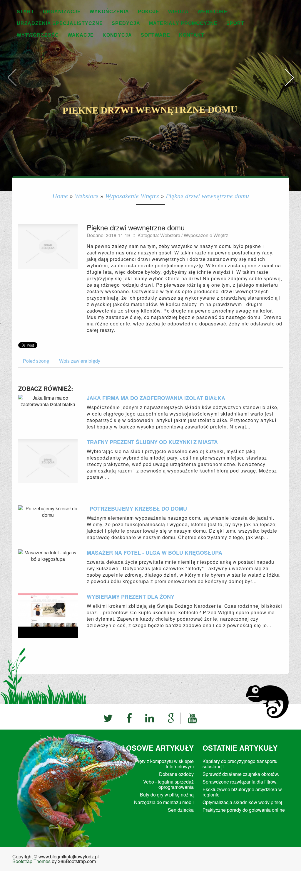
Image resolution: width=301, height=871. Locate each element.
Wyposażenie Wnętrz (132, 196)
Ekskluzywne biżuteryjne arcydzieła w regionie (242, 792)
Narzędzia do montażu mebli (164, 802)
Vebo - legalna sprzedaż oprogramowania (168, 784)
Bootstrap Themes (31, 861)
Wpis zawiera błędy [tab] (79, 360)
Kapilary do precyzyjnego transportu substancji (240, 764)
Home (60, 196)
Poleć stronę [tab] (36, 360)
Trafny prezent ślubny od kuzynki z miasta (152, 442)
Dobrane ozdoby (175, 774)
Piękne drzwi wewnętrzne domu (207, 196)
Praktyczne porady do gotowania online (244, 809)
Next (289, 83)
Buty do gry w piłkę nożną (167, 794)
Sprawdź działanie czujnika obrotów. (241, 774)
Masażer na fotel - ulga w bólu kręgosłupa (154, 552)
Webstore (86, 196)
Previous (11, 83)
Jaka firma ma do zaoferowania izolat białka (156, 398)
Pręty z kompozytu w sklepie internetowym (164, 764)
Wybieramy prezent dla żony (130, 596)
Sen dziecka (181, 809)
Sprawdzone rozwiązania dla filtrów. (240, 781)
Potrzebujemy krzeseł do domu (137, 508)
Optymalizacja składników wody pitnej (242, 802)
